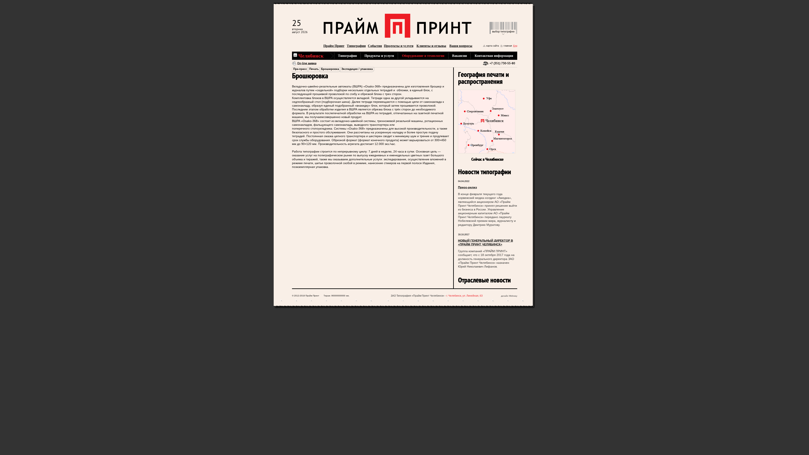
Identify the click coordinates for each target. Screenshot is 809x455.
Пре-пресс (300, 69)
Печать (314, 69)
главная (508, 45)
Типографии (356, 46)
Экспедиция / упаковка (357, 69)
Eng (515, 45)
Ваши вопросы (460, 46)
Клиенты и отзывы (431, 46)
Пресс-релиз (467, 187)
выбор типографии (503, 31)
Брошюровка (330, 69)
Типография (347, 56)
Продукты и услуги (398, 46)
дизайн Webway (509, 296)
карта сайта (492, 45)
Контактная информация (494, 56)
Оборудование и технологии (423, 56)
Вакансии (459, 56)
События (375, 46)
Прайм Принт (333, 46)
